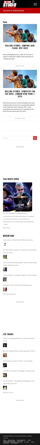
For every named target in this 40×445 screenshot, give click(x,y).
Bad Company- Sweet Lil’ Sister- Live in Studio (17, 361)
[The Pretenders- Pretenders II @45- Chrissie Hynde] (5, 279)
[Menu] (34, 4)
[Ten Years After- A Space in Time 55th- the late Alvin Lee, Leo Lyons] (5, 257)
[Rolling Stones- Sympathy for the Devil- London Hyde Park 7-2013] (20, 79)
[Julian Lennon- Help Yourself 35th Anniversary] (5, 244)
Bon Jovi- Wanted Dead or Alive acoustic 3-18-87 (19, 351)
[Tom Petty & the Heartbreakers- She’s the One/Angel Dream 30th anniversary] (5, 269)
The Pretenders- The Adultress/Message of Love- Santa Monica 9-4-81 (19, 382)
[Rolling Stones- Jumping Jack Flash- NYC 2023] (20, 33)
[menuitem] (34, 4)
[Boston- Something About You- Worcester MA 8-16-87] (5, 345)
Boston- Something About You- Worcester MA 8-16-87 (19, 339)
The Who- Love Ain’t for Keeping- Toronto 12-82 (19, 371)
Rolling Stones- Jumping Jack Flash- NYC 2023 (20, 47)
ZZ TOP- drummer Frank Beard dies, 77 (15, 213)
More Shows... (7, 228)
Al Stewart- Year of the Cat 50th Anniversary (17, 285)
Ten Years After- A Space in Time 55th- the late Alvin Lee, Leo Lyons (20, 251)
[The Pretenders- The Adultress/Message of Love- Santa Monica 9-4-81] (5, 388)
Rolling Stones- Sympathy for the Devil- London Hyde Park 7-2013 (20, 94)
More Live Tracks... (8, 392)
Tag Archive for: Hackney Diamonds (13, 10)
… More (5, 224)
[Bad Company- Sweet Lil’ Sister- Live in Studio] (5, 365)
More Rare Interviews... (9, 294)
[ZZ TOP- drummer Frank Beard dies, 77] (17, 196)
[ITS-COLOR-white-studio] (16, 4)
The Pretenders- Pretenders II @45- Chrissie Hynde (19, 275)
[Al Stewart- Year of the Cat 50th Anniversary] (5, 289)
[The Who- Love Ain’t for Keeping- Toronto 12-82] (5, 375)
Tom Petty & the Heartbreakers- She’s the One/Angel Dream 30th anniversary (20, 264)
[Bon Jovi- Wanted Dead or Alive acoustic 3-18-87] (5, 355)
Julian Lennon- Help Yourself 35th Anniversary (18, 240)
